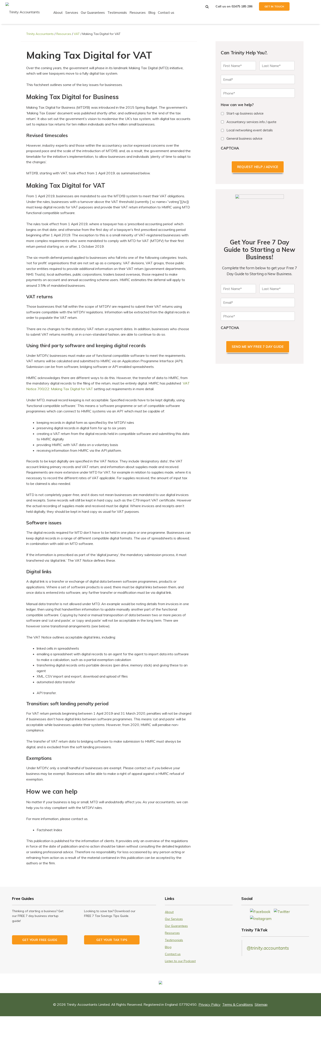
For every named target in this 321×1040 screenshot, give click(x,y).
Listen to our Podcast (180, 961)
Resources (137, 12)
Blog (151, 12)
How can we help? (237, 104)
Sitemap (261, 1004)
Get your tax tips (111, 940)
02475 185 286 (241, 6)
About (58, 12)
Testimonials (117, 12)
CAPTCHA (230, 148)
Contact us (166, 12)
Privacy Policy (209, 1004)
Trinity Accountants (40, 34)
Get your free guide (39, 940)
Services (71, 12)
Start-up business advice (245, 113)
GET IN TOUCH (274, 6)
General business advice (244, 138)
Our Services (174, 919)
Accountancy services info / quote (251, 122)
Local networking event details (249, 130)
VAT (77, 34)
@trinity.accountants (268, 948)
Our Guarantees (93, 12)
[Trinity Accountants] (22, 12)
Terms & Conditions (237, 1004)
